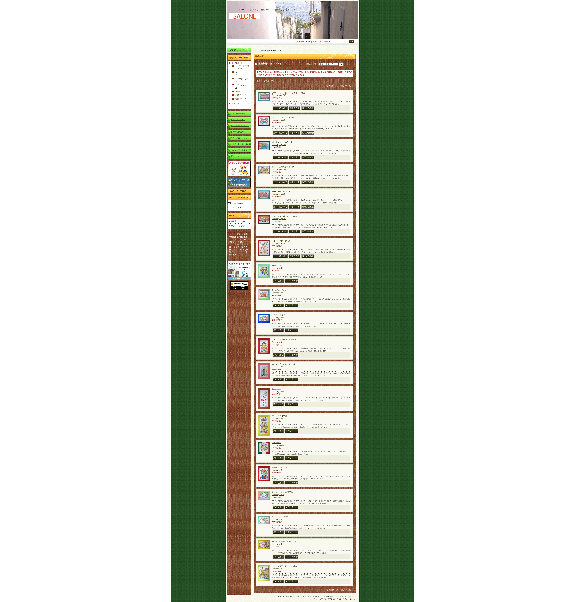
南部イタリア (240, 99)
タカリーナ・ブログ (237, 191)
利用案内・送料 (305, 41)
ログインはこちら (238, 226)
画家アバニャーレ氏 (239, 138)
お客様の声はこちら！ (240, 126)
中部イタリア (240, 95)
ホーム (255, 50)
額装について (236, 156)
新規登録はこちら (238, 221)
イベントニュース (238, 120)
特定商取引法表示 (238, 113)
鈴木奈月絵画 (237, 63)
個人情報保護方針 (238, 132)
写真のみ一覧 (345, 86)
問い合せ (318, 41)
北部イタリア (240, 91)
